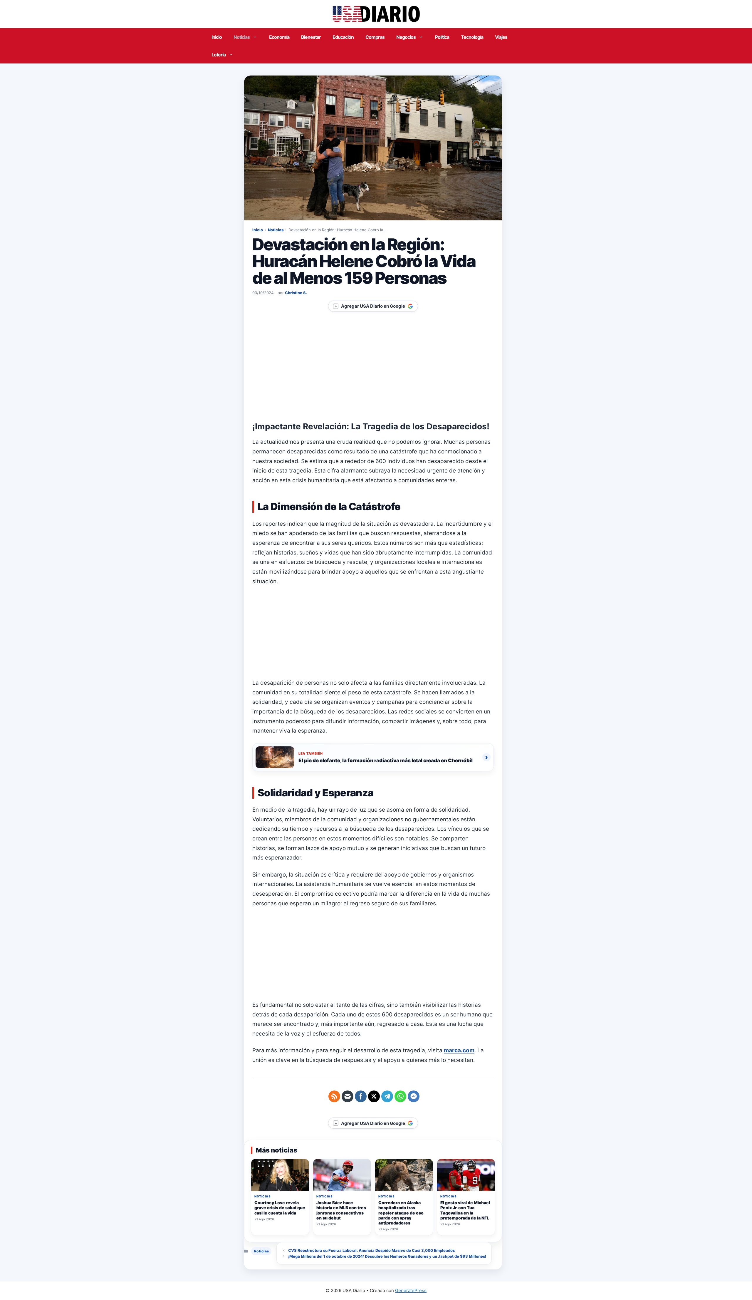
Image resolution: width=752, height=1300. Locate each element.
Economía (279, 37)
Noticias (242, 37)
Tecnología (472, 37)
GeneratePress (411, 1290)
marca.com (459, 1050)
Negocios (406, 37)
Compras (375, 37)
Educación (343, 37)
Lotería (219, 55)
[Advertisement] (373, 378)
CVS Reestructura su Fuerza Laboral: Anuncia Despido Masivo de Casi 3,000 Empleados (371, 1250)
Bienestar (311, 37)
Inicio (217, 37)
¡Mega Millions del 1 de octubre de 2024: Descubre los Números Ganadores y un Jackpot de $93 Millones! (387, 1256)
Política (442, 37)
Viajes (501, 37)
